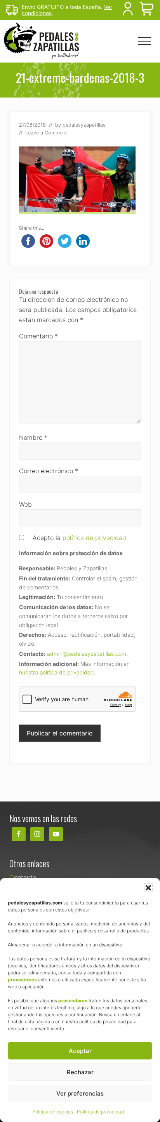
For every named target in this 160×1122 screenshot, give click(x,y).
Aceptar (80, 1050)
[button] (148, 888)
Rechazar (80, 1072)
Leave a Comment (46, 133)
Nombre (33, 437)
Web (25, 504)
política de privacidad (94, 538)
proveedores (22, 980)
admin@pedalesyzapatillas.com (86, 653)
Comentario (38, 336)
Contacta (22, 877)
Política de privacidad (100, 1112)
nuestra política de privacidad (56, 672)
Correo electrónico (48, 471)
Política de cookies (52, 1112)
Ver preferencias (80, 1093)
